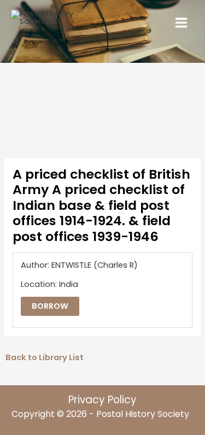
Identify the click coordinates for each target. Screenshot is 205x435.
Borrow (50, 306)
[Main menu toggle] (181, 23)
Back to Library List (44, 357)
